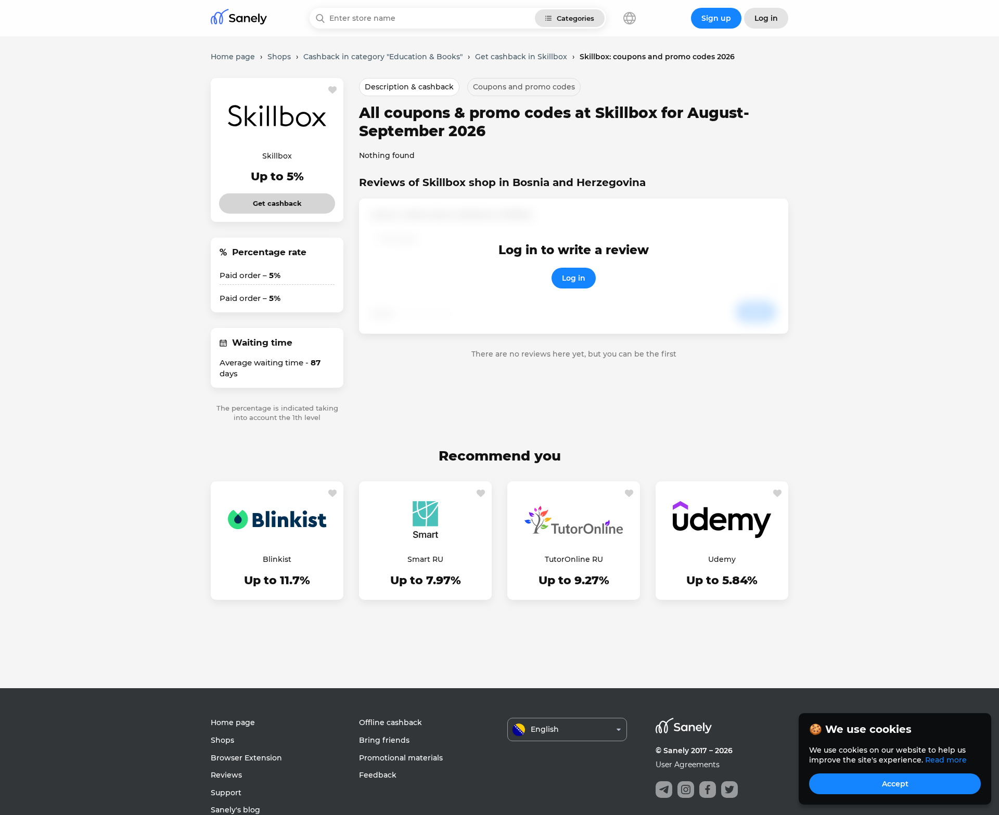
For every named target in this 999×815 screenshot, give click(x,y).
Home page (233, 722)
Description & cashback (409, 86)
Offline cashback (390, 722)
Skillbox (277, 156)
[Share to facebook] (707, 789)
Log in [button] (766, 18)
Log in (573, 278)
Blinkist (277, 559)
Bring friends (384, 740)
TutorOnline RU (574, 559)
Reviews (226, 775)
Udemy (722, 559)
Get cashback (277, 200)
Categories (575, 18)
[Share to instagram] (685, 789)
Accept (895, 783)
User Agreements (688, 764)
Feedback (377, 775)
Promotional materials (401, 758)
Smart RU (425, 559)
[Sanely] (239, 18)
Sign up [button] (716, 18)
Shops (222, 740)
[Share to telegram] (664, 789)
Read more (946, 760)
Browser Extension (246, 758)
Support (226, 792)
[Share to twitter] (729, 789)
